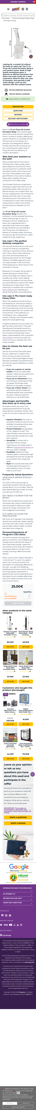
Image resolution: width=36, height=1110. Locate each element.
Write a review (18, 823)
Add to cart (18, 603)
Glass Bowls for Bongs (22, 447)
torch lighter (7, 338)
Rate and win (7, 62)
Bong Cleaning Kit (9, 290)
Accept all (10, 1103)
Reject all (26, 1103)
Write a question (18, 817)
